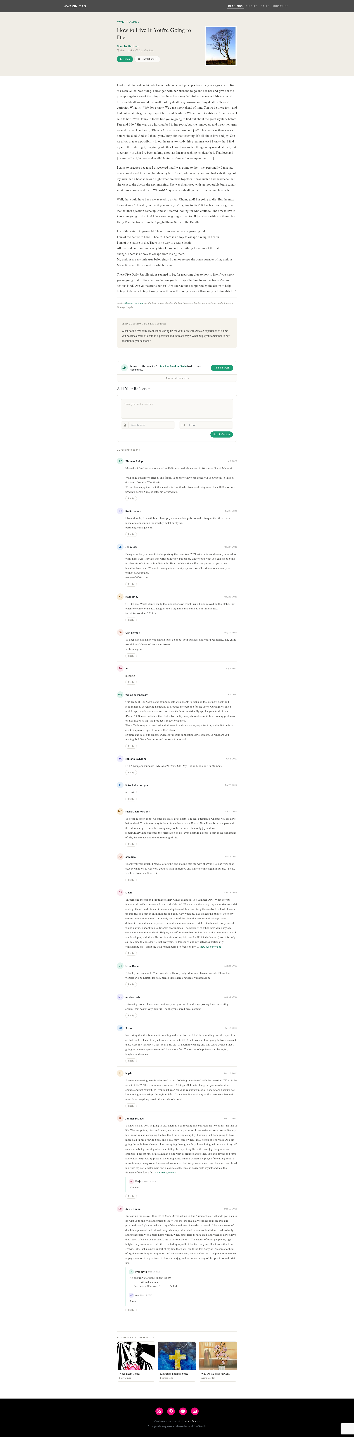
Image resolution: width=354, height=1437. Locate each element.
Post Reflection (222, 434)
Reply (131, 498)
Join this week (222, 367)
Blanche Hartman (128, 46)
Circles (252, 6)
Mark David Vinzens (137, 811)
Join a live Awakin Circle (172, 366)
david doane (132, 1208)
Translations (147, 58)
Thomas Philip (134, 461)
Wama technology (136, 694)
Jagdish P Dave (134, 1118)
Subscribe (280, 6)
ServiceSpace (191, 1420)
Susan (129, 1028)
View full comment (210, 946)
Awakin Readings (128, 21)
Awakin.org (75, 6)
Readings (235, 6)
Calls (265, 6)
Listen (127, 58)
